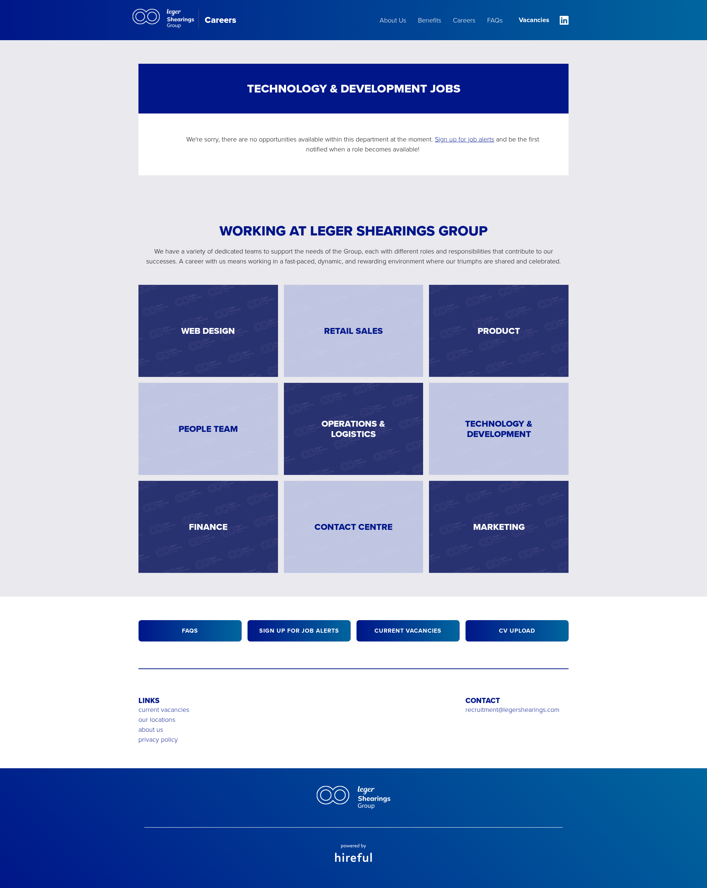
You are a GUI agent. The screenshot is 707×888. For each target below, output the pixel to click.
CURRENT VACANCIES (408, 630)
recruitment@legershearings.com (512, 709)
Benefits (429, 20)
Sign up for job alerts (464, 139)
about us (150, 729)
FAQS (190, 630)
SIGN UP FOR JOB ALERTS (299, 630)
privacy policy (158, 739)
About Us (393, 20)
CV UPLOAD (517, 630)
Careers (464, 20)
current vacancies (163, 709)
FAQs (495, 20)
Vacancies (534, 20)
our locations (156, 719)
